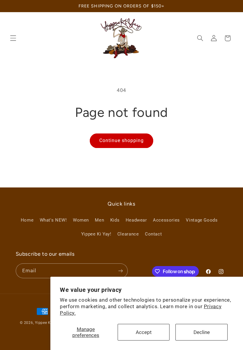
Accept (144, 332)
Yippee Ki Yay (47, 323)
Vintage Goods (202, 220)
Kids (115, 220)
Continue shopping (121, 140)
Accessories (166, 220)
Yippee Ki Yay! (96, 234)
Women (81, 220)
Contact (153, 234)
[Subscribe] (120, 270)
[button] (13, 38)
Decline (202, 332)
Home (27, 220)
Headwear (136, 220)
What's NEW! (53, 220)
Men (99, 220)
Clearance (128, 234)
